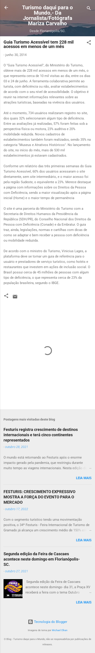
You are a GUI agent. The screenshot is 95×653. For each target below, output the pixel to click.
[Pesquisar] (88, 9)
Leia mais (83, 478)
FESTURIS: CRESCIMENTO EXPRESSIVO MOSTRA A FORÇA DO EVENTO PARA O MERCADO (39, 497)
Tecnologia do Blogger (50, 622)
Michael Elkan (59, 630)
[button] (88, 43)
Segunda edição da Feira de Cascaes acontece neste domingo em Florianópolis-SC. (42, 559)
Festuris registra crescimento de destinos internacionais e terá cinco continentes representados (41, 434)
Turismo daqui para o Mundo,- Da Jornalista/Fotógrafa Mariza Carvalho (47, 15)
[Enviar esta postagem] (15, 298)
